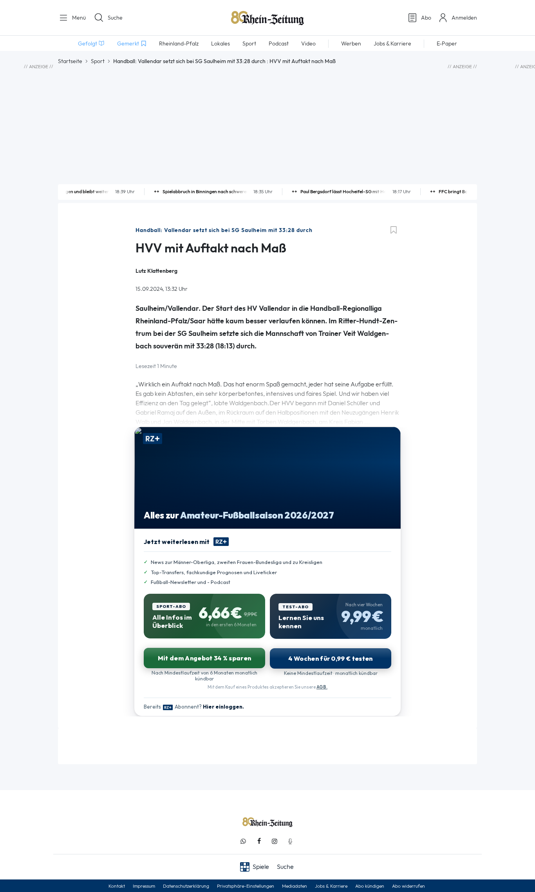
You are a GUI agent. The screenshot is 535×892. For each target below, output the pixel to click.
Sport (98, 61)
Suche (115, 17)
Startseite (70, 61)
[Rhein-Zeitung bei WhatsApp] (243, 841)
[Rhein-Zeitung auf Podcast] (290, 841)
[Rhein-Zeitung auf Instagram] (274, 841)
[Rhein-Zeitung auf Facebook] (259, 841)
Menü (78, 17)
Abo (426, 17)
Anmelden (464, 17)
